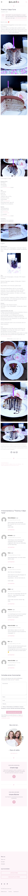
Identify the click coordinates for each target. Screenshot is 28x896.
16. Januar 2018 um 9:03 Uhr (14, 591)
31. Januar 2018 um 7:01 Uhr (14, 662)
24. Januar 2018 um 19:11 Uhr (14, 643)
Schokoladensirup (5, 32)
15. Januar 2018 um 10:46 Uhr (14, 537)
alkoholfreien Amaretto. (6, 336)
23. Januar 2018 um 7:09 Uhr (14, 627)
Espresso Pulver (6, 187)
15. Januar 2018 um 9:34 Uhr (14, 520)
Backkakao (5, 211)
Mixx (14, 464)
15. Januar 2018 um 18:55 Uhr (14, 569)
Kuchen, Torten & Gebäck (7, 464)
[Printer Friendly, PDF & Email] (14, 452)
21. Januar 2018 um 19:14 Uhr (14, 611)
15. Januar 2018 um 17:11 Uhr (14, 555)
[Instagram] (4, 884)
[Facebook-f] (1, 884)
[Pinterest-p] (7, 884)
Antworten (11, 530)
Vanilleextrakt (7, 201)
